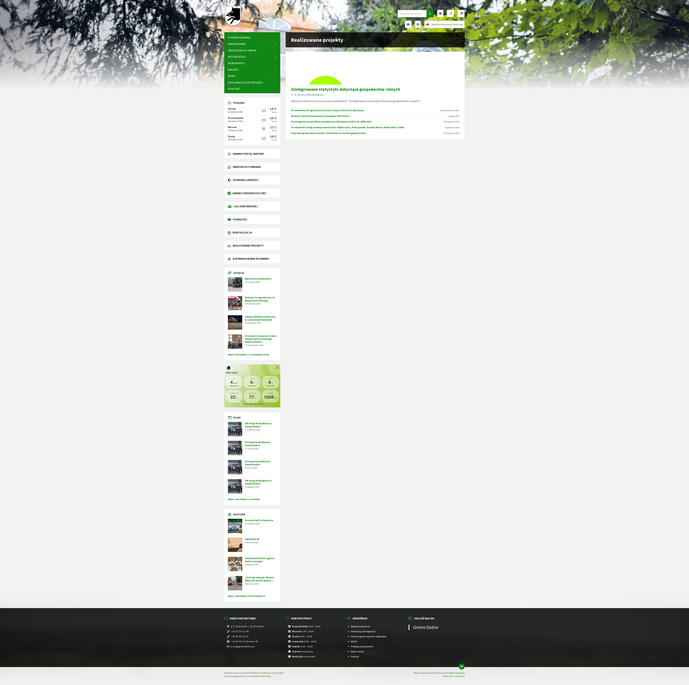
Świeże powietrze (360, 626)
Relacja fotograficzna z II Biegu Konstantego (260, 299)
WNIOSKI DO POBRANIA (247, 167)
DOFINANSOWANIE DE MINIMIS (251, 258)
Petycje (355, 656)
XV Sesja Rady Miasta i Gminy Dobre (258, 444)
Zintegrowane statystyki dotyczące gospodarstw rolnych (345, 89)
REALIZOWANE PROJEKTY (248, 245)
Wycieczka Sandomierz (258, 278)
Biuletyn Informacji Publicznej (447, 24)
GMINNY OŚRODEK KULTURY (249, 193)
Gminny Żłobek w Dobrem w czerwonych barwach (260, 318)
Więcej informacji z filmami (244, 499)
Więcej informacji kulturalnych (246, 596)
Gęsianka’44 (252, 539)
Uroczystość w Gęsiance (259, 520)
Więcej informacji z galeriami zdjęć (248, 354)
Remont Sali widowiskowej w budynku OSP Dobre (320, 116)
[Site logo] (251, 25)
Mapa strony (357, 651)
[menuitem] (252, 37)
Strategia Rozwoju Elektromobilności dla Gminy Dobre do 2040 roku (331, 121)
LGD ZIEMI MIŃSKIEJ (246, 206)
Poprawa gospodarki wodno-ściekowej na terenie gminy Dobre (328, 133)
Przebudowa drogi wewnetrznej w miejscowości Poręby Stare (327, 110)
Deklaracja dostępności (363, 631)
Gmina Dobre (425, 627)
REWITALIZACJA (242, 232)
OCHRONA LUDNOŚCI (245, 180)
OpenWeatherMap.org (260, 676)
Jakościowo (459, 676)
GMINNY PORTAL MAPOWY (248, 153)
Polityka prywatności (362, 646)
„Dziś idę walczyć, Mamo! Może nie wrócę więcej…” (259, 579)
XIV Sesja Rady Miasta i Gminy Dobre (258, 482)
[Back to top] (462, 666)
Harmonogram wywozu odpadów (368, 636)
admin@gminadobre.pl (454, 673)
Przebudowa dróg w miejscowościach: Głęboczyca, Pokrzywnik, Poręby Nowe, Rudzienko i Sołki (347, 127)
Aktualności (318, 94)
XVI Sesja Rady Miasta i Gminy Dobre (258, 425)
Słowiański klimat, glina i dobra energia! (260, 560)
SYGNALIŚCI (240, 219)
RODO (354, 641)
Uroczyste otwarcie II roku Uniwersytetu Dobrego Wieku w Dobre (260, 339)
